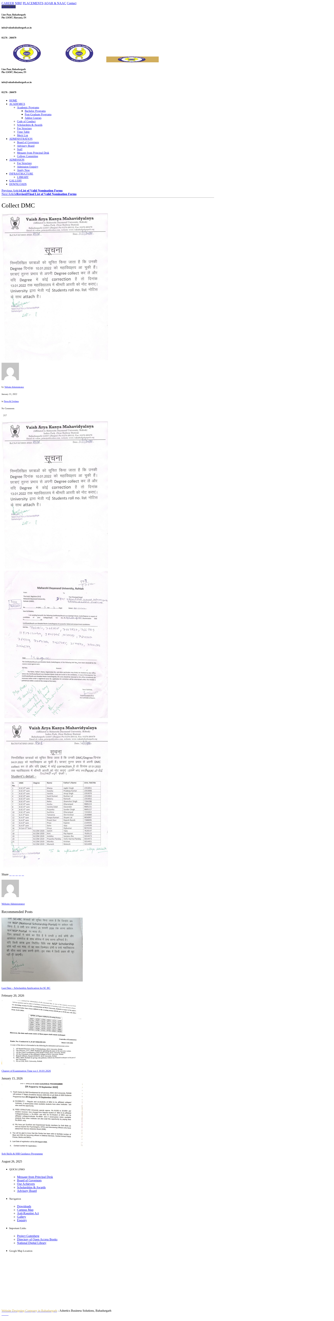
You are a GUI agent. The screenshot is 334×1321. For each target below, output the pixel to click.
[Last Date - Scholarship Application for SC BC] (42, 980)
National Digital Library (31, 1243)
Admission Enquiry (27, 166)
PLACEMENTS (33, 3)
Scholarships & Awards (29, 124)
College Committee (27, 156)
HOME (13, 100)
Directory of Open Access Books (37, 1239)
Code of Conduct (26, 121)
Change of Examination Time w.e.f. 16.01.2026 (26, 1070)
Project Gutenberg (28, 1236)
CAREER (8, 3)
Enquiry (22, 1220)
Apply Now (23, 170)
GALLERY (15, 180)
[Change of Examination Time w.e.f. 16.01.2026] (42, 1063)
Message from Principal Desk (33, 152)
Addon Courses (33, 118)
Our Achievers (26, 1184)
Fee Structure (24, 128)
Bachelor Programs (35, 111)
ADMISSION (16, 159)
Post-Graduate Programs (38, 114)
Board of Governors (28, 142)
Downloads (24, 1206)
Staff (19, 149)
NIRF (18, 3)
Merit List (22, 135)
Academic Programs (28, 107)
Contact (71, 3)
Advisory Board (25, 145)
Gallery (21, 1216)
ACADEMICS (17, 104)
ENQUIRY (9, 6)
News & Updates (11, 401)
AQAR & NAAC (55, 3)
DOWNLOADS (18, 184)
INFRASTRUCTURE (21, 173)
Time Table (23, 131)
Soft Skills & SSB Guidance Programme (22, 1153)
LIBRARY (23, 177)
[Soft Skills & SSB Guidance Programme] (42, 1146)
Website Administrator (14, 387)
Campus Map (25, 1209)
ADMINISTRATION (20, 138)
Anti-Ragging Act (28, 1213)
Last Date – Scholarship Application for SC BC (26, 988)
